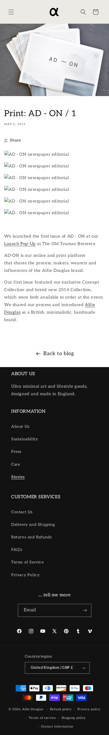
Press (16, 451)
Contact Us (22, 512)
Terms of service (42, 718)
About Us (20, 426)
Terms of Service (27, 562)
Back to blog (58, 353)
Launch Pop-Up (20, 243)
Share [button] (15, 140)
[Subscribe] (85, 610)
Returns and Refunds (31, 537)
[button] (11, 12)
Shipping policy (73, 718)
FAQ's (16, 549)
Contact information (57, 726)
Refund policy (61, 709)
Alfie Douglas (32, 709)
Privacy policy (89, 709)
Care (15, 464)
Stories (18, 477)
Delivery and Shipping (33, 524)
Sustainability (24, 439)
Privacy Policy (25, 575)
